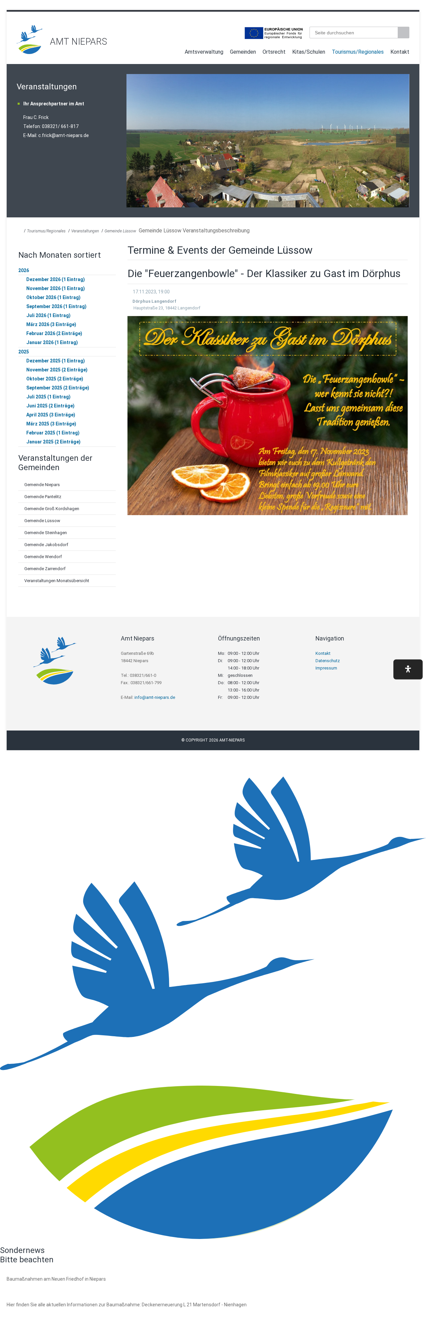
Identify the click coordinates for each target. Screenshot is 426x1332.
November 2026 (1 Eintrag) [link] (55, 288)
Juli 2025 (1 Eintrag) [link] (48, 396)
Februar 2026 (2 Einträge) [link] (54, 333)
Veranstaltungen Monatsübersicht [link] (56, 580)
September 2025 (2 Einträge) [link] (57, 387)
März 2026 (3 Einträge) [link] (51, 324)
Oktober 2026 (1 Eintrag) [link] (53, 297)
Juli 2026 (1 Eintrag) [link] (48, 315)
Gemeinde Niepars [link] (42, 484)
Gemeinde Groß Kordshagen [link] (51, 508)
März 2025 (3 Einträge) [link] (51, 423)
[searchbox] (354, 32)
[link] (30, 52)
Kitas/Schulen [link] (308, 52)
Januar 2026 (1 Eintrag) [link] (52, 342)
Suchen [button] (404, 32)
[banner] (213, 39)
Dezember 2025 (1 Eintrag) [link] (55, 360)
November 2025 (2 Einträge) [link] (57, 369)
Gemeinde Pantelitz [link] (42, 496)
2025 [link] (23, 351)
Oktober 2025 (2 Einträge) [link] (54, 378)
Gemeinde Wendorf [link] (43, 556)
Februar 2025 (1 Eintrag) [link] (53, 432)
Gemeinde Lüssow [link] (120, 231)
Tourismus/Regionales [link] (358, 52)
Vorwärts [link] (402, 140)
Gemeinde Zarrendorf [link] (45, 568)
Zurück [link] (133, 140)
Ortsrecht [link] (274, 52)
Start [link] (175, 53)
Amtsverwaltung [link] (204, 52)
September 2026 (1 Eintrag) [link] (56, 306)
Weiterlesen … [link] (43, 1286)
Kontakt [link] (399, 52)
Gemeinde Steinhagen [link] (45, 532)
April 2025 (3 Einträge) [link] (50, 414)
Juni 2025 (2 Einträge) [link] (50, 405)
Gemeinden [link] (243, 52)
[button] (408, 669)
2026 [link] (23, 270)
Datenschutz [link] (328, 660)
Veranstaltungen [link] (85, 231)
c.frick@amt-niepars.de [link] (63, 135)
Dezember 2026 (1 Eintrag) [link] (55, 279)
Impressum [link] (326, 668)
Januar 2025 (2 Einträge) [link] (53, 441)
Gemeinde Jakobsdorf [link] (46, 544)
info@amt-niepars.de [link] (154, 697)
